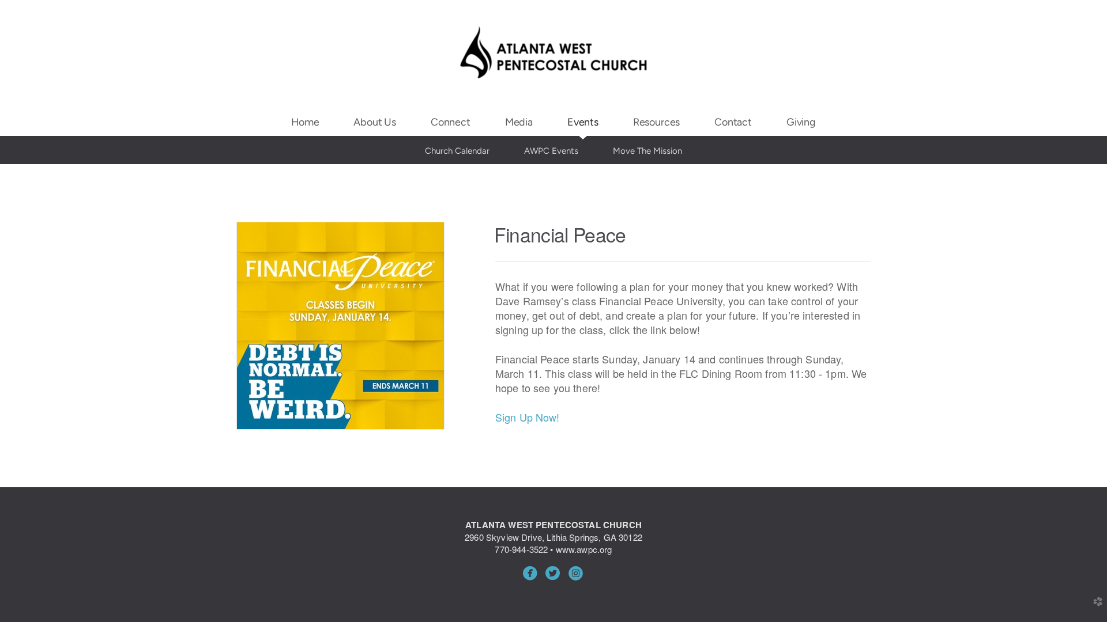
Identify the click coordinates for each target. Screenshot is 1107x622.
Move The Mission (647, 151)
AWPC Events (551, 151)
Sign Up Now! (527, 416)
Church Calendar (457, 151)
